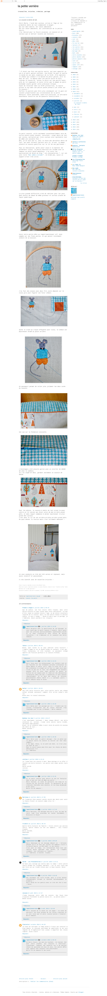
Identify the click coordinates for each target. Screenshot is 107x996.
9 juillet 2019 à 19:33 (48, 737)
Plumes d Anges (27, 607)
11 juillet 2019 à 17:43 (48, 809)
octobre (77, 98)
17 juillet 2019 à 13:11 (49, 861)
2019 (74, 91)
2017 (74, 122)
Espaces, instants (78, 145)
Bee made (75, 168)
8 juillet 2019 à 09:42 (35, 645)
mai (75, 107)
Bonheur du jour (77, 135)
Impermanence (76, 173)
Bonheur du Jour (27, 718)
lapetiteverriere (32, 626)
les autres (76, 47)
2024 (74, 79)
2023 (74, 82)
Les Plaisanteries (78, 159)
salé (73, 61)
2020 (74, 89)
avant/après (76, 31)
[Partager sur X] (47, 596)
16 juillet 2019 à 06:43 (37, 823)
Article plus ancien (60, 978)
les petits (34, 598)
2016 (74, 124)
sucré (74, 63)
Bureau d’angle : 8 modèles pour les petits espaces (78, 152)
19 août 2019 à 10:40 (47, 908)
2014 (74, 129)
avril (76, 109)
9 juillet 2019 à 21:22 (48, 776)
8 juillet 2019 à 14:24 (48, 661)
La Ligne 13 (76, 164)
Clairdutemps (76, 177)
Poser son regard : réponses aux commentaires (78, 138)
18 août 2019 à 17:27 (35, 893)
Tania (24, 645)
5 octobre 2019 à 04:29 (37, 924)
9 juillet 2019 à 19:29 (48, 704)
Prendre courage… (77, 157)
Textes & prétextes (79, 142)
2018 (74, 120)
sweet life (76, 65)
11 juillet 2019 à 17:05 (37, 797)
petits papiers (77, 59)
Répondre (25, 620)
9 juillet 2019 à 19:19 (36, 759)
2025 (74, 77)
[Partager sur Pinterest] (50, 596)
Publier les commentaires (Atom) (42, 981)
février (77, 114)
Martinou (25, 797)
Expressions (76, 146)
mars (76, 112)
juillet (77, 101)
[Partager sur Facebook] (48, 596)
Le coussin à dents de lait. (80, 103)
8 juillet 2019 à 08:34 (41, 607)
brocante (75, 35)
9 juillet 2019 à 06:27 (42, 718)
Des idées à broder (36, 155)
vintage (75, 68)
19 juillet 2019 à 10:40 (48, 875)
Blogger (81, 992)
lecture (75, 45)
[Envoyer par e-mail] (44, 596)
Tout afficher (83, 183)
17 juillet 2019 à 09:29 (48, 841)
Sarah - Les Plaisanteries (31, 861)
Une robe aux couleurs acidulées (78, 170)
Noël (73, 53)
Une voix (75, 143)
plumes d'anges (77, 155)
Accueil (43, 978)
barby (24, 688)
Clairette (25, 924)
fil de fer (76, 43)
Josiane (25, 893)
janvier (77, 117)
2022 (74, 84)
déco (73, 41)
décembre (77, 93)
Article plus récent (26, 978)
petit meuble (76, 57)
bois (73, 33)
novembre (77, 96)
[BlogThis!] (45, 596)
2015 (74, 127)
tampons (75, 67)
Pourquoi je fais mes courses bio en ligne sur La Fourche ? (79, 180)
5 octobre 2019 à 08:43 (48, 940)
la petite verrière (28, 6)
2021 (74, 86)
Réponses (27, 623)
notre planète (77, 55)
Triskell (25, 823)
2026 (74, 74)
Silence (74, 174)
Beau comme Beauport (78, 165)
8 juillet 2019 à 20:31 (35, 688)
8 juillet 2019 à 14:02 (48, 626)
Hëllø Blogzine (77, 149)
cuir (73, 39)
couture (28, 598)
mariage (75, 51)
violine (25, 759)
